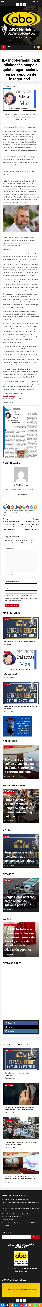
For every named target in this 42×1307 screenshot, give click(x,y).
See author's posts (21, 494)
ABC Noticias (21, 485)
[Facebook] (17, 4)
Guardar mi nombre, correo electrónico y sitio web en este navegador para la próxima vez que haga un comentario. (21, 598)
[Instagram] (24, 4)
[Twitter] (21, 4)
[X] (8, 507)
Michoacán (24, 513)
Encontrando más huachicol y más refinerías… (20, 641)
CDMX (5, 513)
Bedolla (31, 510)
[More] (35, 507)
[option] (21, 763)
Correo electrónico (12, 582)
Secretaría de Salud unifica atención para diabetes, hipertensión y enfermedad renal (20, 1178)
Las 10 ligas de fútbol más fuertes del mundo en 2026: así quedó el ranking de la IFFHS (19, 897)
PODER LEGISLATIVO (10, 791)
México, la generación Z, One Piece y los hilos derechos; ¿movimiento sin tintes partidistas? (12, 524)
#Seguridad (9, 510)
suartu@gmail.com (9, 396)
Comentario (9, 548)
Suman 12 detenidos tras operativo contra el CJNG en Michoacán (20, 768)
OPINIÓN (20, 56)
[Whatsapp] (24, 507)
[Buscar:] (16, 1237)
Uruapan (12, 515)
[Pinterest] (20, 507)
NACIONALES (8, 747)
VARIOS (7, 925)
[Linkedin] (16, 507)
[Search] (35, 47)
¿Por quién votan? (10, 674)
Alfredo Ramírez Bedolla (21, 510)
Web (6, 588)
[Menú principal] (9, 47)
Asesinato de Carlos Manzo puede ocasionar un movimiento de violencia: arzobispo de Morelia (30, 524)
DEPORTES (8, 880)
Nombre (8, 575)
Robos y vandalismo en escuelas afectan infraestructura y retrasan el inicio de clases (20, 808)
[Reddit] (12, 507)
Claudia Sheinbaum (14, 513)
